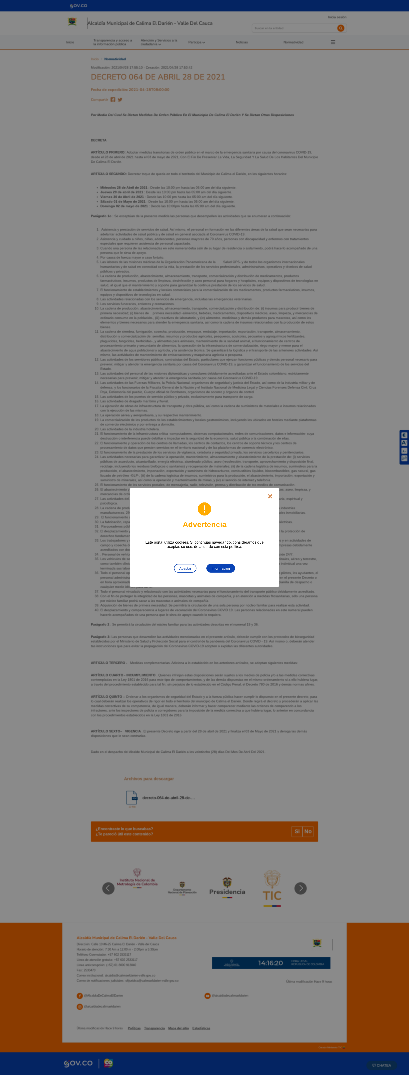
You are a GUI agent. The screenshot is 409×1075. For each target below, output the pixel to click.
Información (221, 568)
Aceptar (185, 568)
